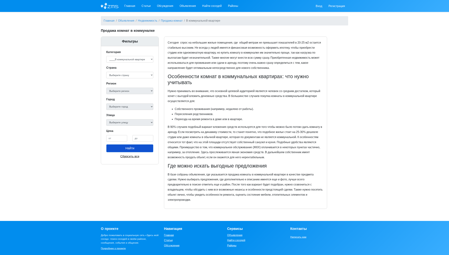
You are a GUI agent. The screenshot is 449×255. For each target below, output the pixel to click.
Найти (129, 148)
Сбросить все (129, 156)
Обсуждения (165, 5)
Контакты (298, 229)
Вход (319, 6)
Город (110, 99)
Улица (110, 115)
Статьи (146, 5)
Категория (113, 52)
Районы (233, 5)
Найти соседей (212, 5)
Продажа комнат (172, 20)
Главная (129, 5)
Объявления (188, 5)
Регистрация (337, 6)
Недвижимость (147, 20)
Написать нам (298, 237)
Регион (111, 83)
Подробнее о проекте (113, 248)
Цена (109, 130)
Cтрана (111, 67)
